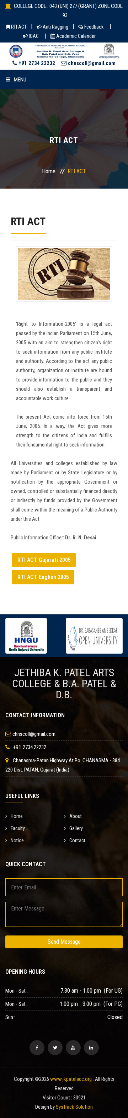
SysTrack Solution (74, 1107)
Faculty (18, 828)
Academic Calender (75, 36)
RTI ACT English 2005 (43, 577)
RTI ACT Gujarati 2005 (44, 559)
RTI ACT (18, 27)
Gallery (76, 828)
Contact (77, 840)
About (75, 816)
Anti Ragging (55, 27)
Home (48, 171)
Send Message (64, 941)
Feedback (93, 27)
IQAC (33, 36)
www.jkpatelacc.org (71, 1079)
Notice (17, 840)
